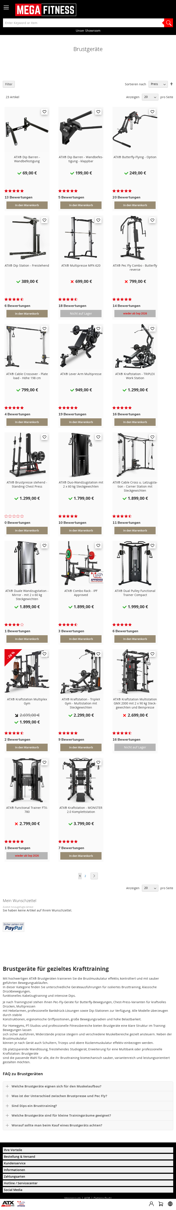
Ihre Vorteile (13, 1150)
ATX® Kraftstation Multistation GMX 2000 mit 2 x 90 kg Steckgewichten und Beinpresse (135, 703)
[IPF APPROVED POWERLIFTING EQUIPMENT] (22, 1205)
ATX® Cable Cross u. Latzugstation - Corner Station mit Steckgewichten (135, 486)
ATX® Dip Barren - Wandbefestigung (27, 159)
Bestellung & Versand (19, 1156)
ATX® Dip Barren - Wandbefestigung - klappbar (81, 159)
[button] (44, 112)
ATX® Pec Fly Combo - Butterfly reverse (135, 267)
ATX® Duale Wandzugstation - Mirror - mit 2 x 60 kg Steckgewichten (27, 595)
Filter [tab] (8, 84)
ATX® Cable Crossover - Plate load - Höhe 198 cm (27, 376)
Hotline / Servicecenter (21, 1183)
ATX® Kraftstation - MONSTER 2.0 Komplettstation (80, 810)
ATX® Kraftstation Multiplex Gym (27, 701)
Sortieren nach (135, 84)
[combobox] (88, 22)
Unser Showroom (88, 31)
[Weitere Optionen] (13, 926)
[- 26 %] (27, 693)
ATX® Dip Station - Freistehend (27, 265)
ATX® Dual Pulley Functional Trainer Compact (135, 593)
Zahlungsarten (14, 1176)
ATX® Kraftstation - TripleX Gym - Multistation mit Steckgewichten (81, 703)
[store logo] (46, 10)
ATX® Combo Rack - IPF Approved (80, 593)
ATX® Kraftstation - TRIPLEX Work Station (135, 376)
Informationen (14, 1170)
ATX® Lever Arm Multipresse (81, 374)
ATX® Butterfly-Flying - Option (135, 157)
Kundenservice (15, 1163)
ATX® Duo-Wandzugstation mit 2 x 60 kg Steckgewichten (81, 484)
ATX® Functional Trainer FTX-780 (27, 810)
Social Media (13, 1190)
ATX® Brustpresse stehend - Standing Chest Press (27, 484)
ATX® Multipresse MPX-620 (80, 265)
